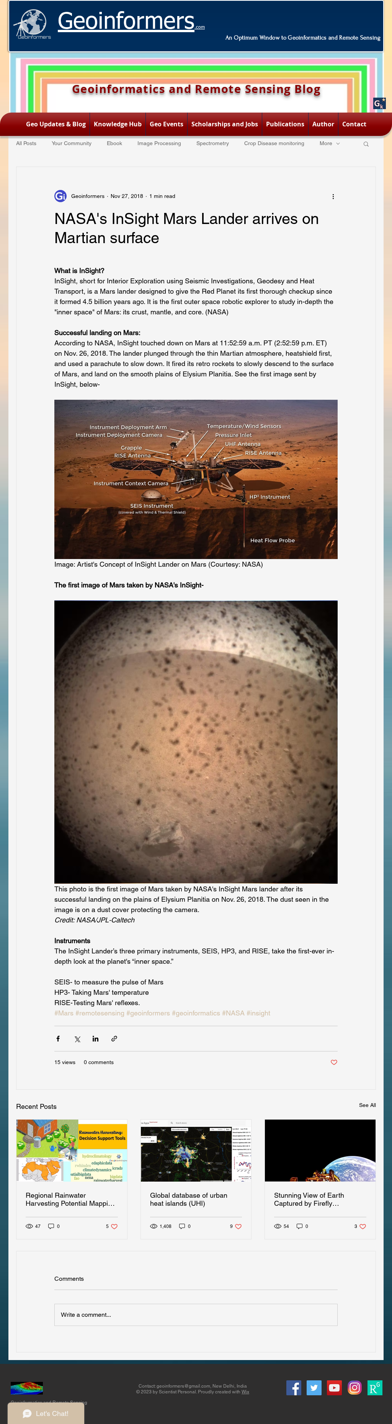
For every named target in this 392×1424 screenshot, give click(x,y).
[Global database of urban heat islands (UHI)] (196, 1151)
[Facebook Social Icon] (293, 1387)
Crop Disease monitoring (274, 143)
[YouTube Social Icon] (334, 1387)
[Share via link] (114, 1038)
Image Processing (159, 143)
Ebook (114, 143)
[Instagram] (354, 1387)
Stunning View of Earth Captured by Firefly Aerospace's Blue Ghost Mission (311, 1199)
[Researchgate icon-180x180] (375, 1387)
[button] (366, 144)
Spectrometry (212, 143)
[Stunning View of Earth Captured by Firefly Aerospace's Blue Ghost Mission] (320, 1151)
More (326, 143)
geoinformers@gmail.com (183, 1386)
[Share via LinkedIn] (95, 1038)
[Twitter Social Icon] (314, 1387)
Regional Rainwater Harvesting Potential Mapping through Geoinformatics (71, 1199)
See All (367, 1105)
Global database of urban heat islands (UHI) (188, 1199)
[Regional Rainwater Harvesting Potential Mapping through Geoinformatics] (71, 1151)
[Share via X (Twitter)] (76, 1038)
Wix (245, 1392)
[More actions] (333, 196)
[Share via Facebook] (58, 1038)
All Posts (26, 143)
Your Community (71, 143)
